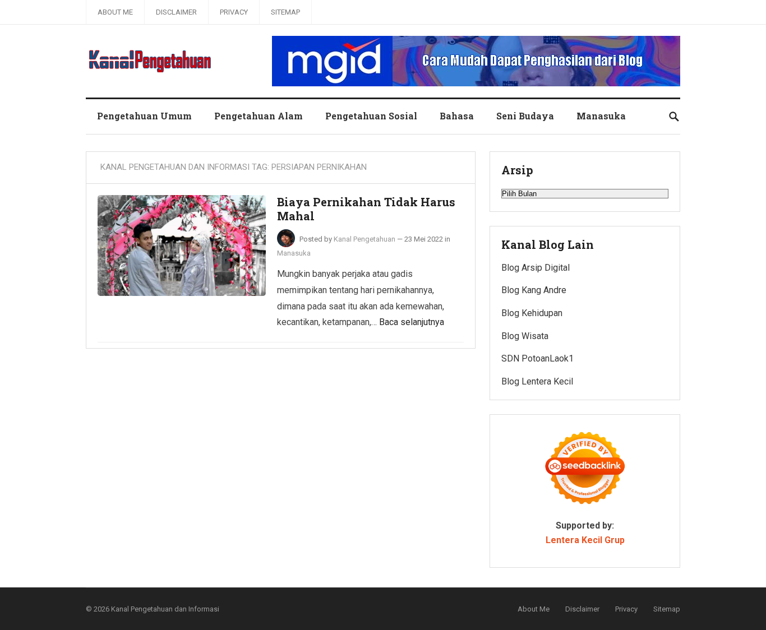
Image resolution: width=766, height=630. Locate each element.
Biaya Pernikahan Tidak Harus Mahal (366, 209)
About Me (115, 12)
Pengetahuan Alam (258, 116)
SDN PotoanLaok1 (537, 358)
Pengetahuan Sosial (371, 116)
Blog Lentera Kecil (537, 381)
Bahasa (457, 116)
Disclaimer (176, 12)
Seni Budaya (525, 116)
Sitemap (285, 12)
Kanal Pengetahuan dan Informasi (165, 609)
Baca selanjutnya (411, 322)
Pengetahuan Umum (144, 116)
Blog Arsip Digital (535, 267)
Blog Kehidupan (531, 313)
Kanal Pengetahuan (364, 239)
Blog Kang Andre (533, 290)
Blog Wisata (524, 336)
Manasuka (601, 116)
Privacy (234, 12)
